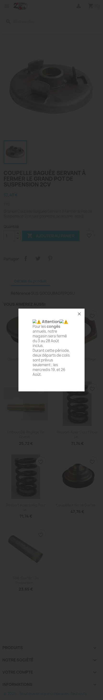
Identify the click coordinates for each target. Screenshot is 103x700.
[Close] (79, 314)
